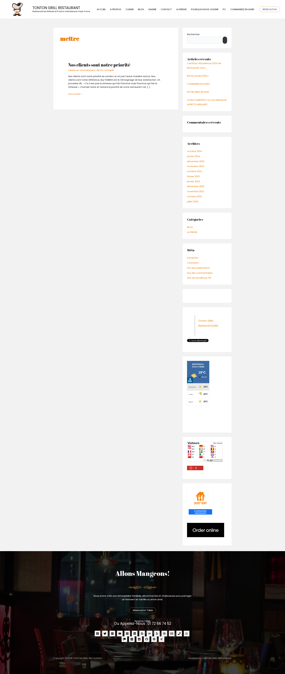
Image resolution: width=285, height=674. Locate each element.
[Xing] (161, 639)
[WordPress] (154, 639)
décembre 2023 (195, 161)
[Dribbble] (164, 633)
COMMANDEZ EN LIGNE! (242, 9)
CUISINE (130, 9)
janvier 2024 (193, 156)
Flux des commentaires (200, 272)
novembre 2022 (195, 191)
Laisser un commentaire (81, 70)
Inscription (192, 257)
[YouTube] (120, 633)
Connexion (193, 262)
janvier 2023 (193, 181)
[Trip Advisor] (149, 633)
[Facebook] (97, 633)
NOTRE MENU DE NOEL (198, 91)
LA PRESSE (181, 9)
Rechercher (193, 34)
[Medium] (132, 639)
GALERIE (152, 9)
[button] (269, 9)
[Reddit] (139, 639)
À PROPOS (115, 9)
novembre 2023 (195, 166)
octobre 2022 (194, 196)
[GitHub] (146, 639)
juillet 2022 (192, 201)
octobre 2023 (194, 171)
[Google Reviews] (142, 633)
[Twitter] (105, 633)
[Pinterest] (127, 633)
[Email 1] (172, 633)
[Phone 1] (179, 633)
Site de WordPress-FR (199, 277)
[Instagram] (112, 633)
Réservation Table (142, 610)
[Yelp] (157, 633)
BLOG (141, 9)
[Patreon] (124, 639)
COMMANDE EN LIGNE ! (198, 83)
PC (224, 9)
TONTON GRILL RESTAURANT (56, 7)
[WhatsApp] (186, 633)
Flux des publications (198, 267)
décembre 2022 (195, 186)
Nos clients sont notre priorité (99, 65)
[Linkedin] (134, 633)
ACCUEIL (101, 9)
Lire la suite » (75, 93)
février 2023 (193, 176)
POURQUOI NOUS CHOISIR (204, 9)
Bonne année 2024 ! (198, 75)
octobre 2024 (194, 151)
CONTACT (166, 9)
